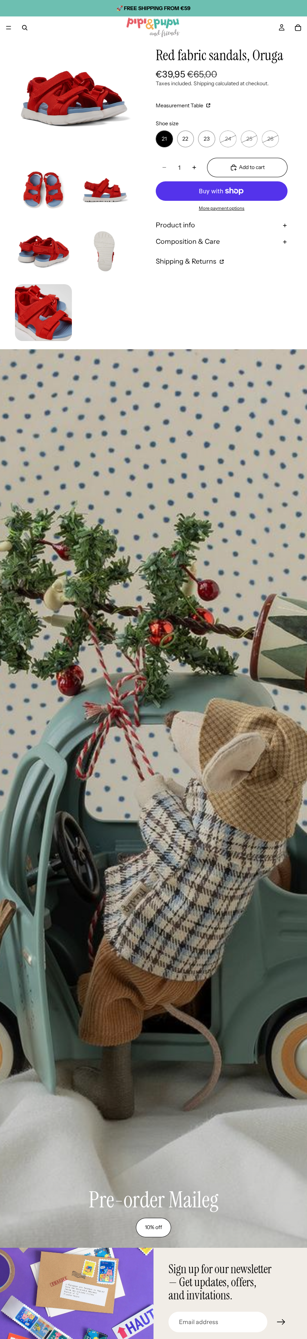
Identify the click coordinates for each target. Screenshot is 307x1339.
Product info (175, 225)
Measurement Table (180, 105)
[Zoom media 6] (43, 312)
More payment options (221, 208)
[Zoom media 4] (43, 251)
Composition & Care (188, 241)
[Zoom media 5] (104, 251)
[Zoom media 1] (74, 98)
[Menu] (8, 27)
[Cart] (298, 27)
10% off (153, 1227)
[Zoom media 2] (43, 190)
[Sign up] (281, 1322)
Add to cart (252, 167)
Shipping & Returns (187, 261)
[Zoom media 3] (104, 190)
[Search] (24, 27)
